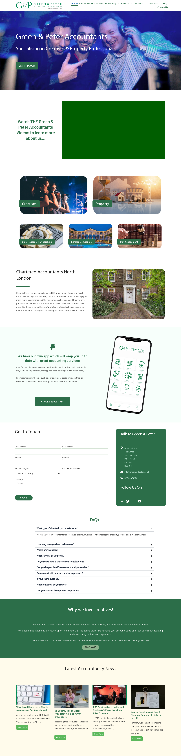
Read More (22, 727)
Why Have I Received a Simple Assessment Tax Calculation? (32, 709)
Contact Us (162, 7)
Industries (138, 4)
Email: (18, 457)
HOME (74, 4)
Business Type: (22, 468)
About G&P (84, 4)
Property (112, 4)
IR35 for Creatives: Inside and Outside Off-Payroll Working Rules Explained (108, 710)
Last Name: (67, 446)
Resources (153, 4)
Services (125, 4)
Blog (165, 4)
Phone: (65, 457)
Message (19, 479)
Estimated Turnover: (71, 468)
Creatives (98, 4)
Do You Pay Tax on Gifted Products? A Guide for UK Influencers (67, 713)
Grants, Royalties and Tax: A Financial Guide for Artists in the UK (146, 714)
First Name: (20, 446)
